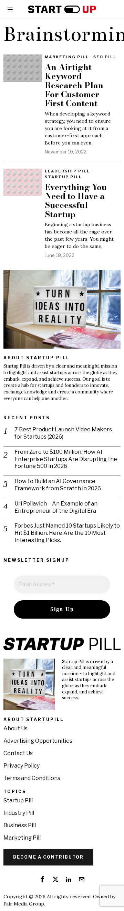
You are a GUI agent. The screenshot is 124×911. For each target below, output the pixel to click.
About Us (15, 728)
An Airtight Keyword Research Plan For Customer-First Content (74, 85)
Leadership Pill (67, 171)
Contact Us (18, 753)
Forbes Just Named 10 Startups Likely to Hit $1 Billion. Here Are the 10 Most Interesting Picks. (67, 532)
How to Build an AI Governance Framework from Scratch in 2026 (57, 485)
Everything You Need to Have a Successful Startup (76, 201)
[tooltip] (42, 879)
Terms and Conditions (31, 778)
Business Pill (19, 825)
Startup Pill (63, 176)
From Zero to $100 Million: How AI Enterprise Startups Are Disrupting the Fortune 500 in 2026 (65, 459)
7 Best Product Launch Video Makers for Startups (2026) (63, 433)
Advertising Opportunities (37, 741)
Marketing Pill (67, 56)
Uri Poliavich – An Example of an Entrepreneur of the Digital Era (55, 507)
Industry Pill (18, 813)
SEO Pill (104, 56)
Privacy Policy (21, 765)
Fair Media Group (23, 904)
